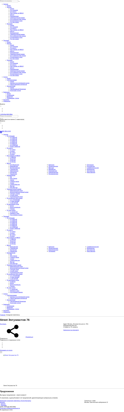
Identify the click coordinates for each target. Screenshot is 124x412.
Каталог (2, 402)
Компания (3, 400)
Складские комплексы (14, 400)
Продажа (3, 405)
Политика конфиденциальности (10, 408)
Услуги (23, 400)
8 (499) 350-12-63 (5, 131)
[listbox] (62, 110)
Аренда (3, 403)
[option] (63, 108)
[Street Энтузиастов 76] (30, 369)
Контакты (28, 400)
